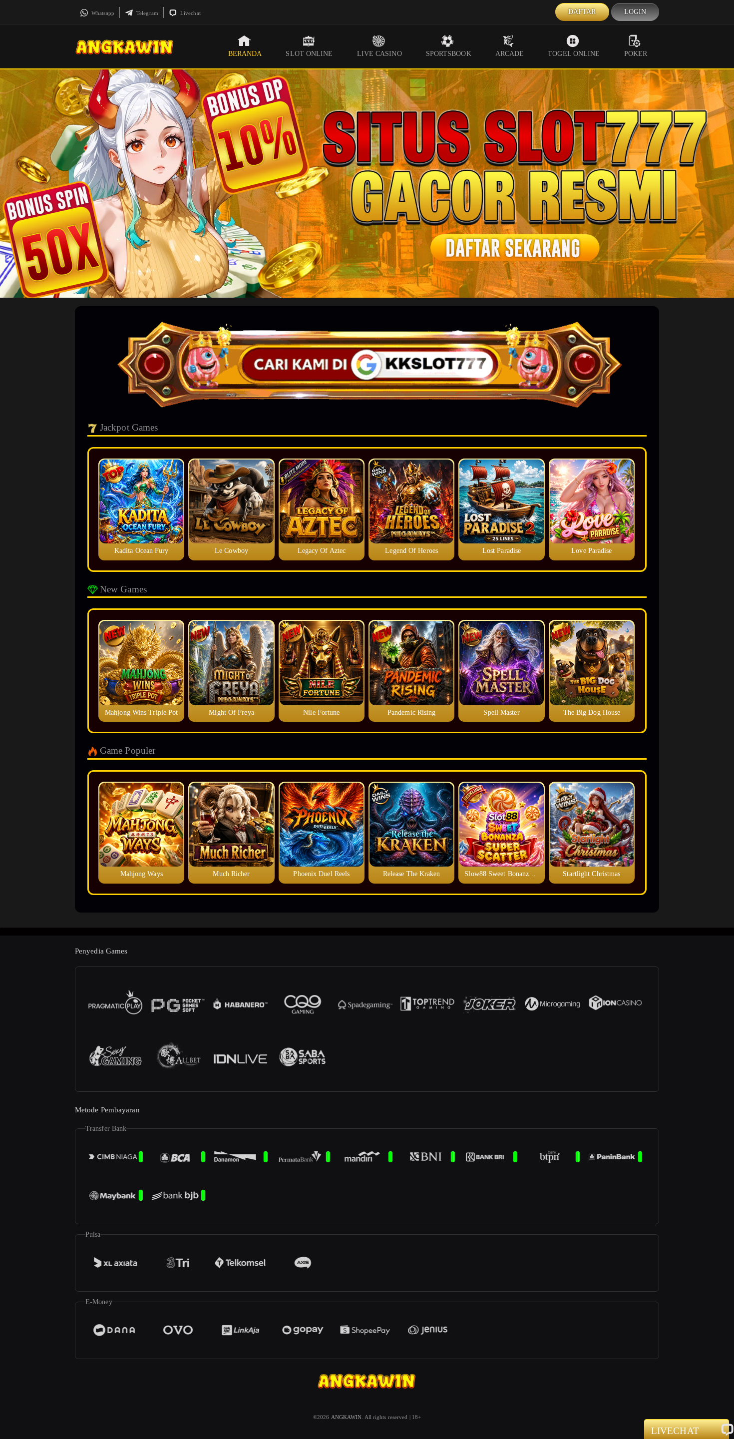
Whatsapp (102, 13)
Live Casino (379, 53)
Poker (636, 53)
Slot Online (309, 53)
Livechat (190, 13)
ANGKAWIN (346, 1417)
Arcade (509, 53)
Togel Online (574, 53)
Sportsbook (448, 53)
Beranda (245, 53)
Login (635, 11)
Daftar (582, 11)
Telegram (146, 13)
